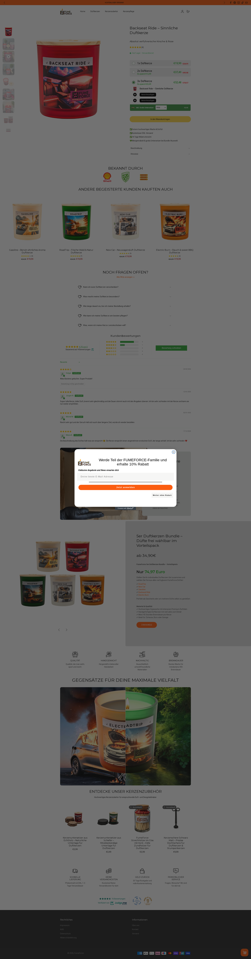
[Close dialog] (173, 452)
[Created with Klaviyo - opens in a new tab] (125, 508)
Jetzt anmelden (125, 487)
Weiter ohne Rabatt (162, 495)
